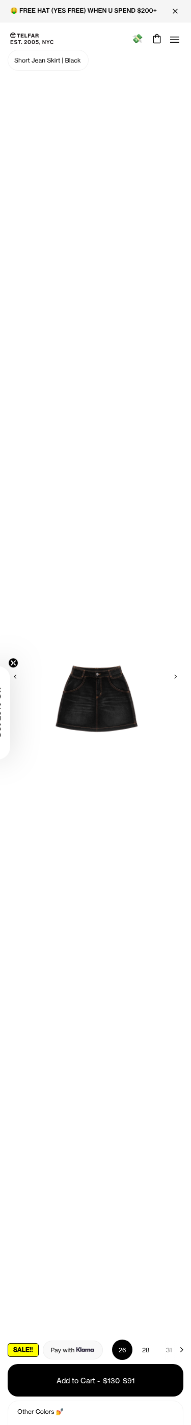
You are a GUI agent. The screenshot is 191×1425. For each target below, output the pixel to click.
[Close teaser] (13, 663)
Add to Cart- (96, 1380)
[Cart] (155, 38)
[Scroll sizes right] (176, 1350)
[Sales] (137, 39)
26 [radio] (122, 1350)
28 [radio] (146, 1350)
